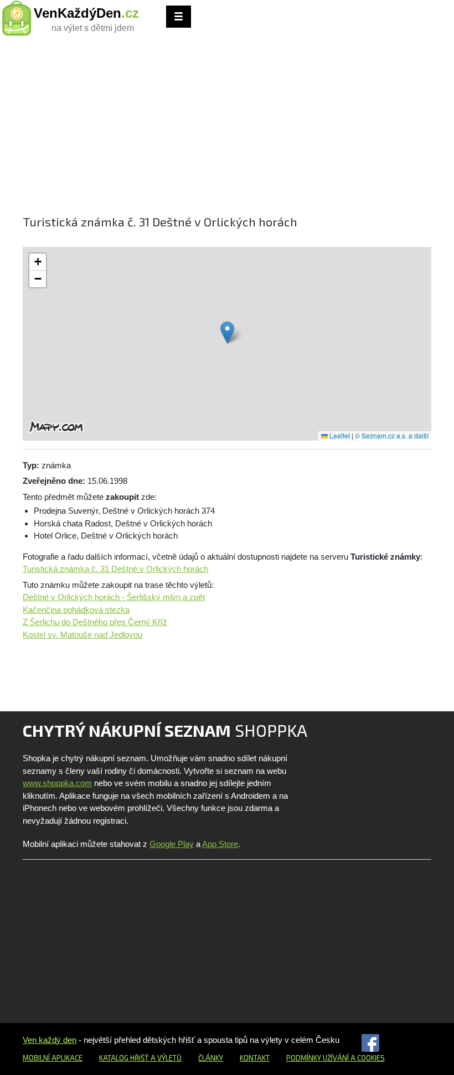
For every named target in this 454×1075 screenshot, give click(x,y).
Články (210, 1057)
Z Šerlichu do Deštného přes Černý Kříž (95, 622)
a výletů (165, 1057)
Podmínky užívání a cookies (335, 1057)
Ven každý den (49, 1040)
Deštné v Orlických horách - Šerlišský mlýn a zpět (114, 597)
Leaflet (339, 435)
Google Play (171, 844)
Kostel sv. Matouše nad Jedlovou (82, 634)
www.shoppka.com (57, 783)
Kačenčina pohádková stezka (76, 609)
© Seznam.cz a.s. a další (392, 435)
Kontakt (255, 1057)
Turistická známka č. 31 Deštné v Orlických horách (115, 568)
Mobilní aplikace (52, 1057)
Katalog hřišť (124, 1057)
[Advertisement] (227, 130)
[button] (227, 332)
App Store (220, 844)
